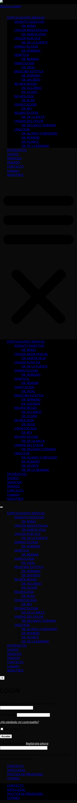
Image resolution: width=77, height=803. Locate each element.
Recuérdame (13, 729)
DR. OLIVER (29, 92)
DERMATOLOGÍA (26, 46)
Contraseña (8, 715)
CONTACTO (15, 166)
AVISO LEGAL (16, 770)
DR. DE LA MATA (33, 117)
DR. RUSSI (28, 100)
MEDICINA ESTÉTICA (29, 71)
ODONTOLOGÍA (25, 104)
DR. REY (26, 108)
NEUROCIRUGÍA (25, 84)
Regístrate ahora (37, 743)
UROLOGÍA (22, 129)
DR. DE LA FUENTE (34, 42)
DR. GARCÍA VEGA (33, 34)
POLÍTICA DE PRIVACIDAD (25, 774)
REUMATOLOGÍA (26, 113)
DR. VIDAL (28, 67)
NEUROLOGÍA (24, 96)
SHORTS (13, 154)
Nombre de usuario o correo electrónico (28, 703)
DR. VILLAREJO (31, 88)
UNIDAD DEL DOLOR (28, 121)
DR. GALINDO (30, 80)
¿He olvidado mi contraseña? (19, 722)
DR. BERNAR (29, 59)
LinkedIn (13, 171)
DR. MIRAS (28, 26)
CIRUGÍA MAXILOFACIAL (31, 30)
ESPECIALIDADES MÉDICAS (26, 17)
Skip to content (10, 6)
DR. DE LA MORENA (35, 146)
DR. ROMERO (30, 137)
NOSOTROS (15, 175)
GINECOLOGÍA (24, 63)
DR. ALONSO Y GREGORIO (39, 133)
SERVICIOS (14, 158)
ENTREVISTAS (17, 150)
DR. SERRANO (30, 51)
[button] (38, 258)
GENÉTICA (21, 55)
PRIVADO (13, 162)
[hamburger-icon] (1, 507)
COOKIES (13, 778)
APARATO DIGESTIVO (29, 22)
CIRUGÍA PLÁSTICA (27, 38)
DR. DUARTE (30, 142)
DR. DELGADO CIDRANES (38, 125)
